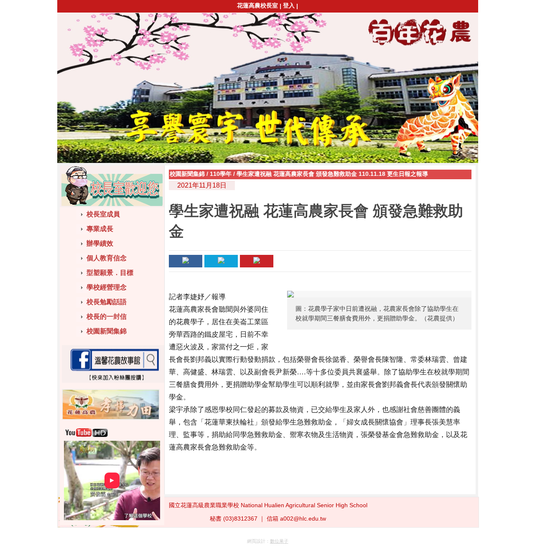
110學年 (221, 173)
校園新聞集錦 (187, 173)
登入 (289, 5)
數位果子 (279, 541)
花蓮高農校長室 (257, 5)
